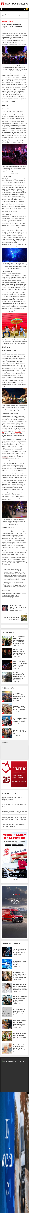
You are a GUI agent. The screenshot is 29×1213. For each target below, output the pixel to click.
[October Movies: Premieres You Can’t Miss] (7, 733)
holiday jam (5, 595)
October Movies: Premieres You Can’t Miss (19, 732)
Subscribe (27, 9)
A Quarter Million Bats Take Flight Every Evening (19, 1011)
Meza (5, 435)
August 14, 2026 (17, 1051)
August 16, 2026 (17, 1027)
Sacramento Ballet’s (6, 598)
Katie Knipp (19, 206)
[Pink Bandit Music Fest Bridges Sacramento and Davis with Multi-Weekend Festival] (7, 641)
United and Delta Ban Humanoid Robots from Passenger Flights (20, 999)
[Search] (24, 9)
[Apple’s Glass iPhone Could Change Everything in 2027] (7, 952)
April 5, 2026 (16, 668)
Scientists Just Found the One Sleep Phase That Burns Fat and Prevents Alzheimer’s (14, 819)
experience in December (11, 593)
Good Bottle (18, 431)
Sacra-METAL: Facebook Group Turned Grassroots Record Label (19, 652)
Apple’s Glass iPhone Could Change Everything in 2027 (19, 951)
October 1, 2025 (17, 735)
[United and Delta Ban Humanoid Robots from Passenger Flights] (7, 1000)
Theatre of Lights (20, 356)
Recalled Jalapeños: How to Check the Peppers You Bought (19, 1035)
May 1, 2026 (16, 645)
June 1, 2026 (16, 723)
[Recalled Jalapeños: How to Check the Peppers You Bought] (7, 1036)
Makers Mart (19, 418)
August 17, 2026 (17, 1014)
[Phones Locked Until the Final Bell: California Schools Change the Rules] (7, 1024)
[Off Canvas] (2, 9)
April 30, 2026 (17, 656)
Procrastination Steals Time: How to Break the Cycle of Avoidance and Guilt (19, 975)
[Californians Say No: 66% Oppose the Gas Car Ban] (7, 964)
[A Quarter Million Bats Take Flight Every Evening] (7, 1012)
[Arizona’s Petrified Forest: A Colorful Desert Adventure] (7, 708)
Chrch (5, 223)
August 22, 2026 (17, 954)
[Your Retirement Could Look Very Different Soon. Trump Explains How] (7, 1048)
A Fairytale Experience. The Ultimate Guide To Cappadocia (19, 695)
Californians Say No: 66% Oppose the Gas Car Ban (19, 963)
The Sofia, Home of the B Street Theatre (14, 209)
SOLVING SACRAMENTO (7, 21)
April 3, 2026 (16, 681)
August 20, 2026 (17, 979)
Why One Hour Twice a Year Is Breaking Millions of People (20, 719)
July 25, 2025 (16, 711)
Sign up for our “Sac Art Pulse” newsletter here (14, 586)
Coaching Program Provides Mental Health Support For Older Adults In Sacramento (19, 676)
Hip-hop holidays (21, 593)
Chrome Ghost (18, 223)
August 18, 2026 (17, 1003)
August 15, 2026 (17, 1039)
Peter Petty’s (16, 180)
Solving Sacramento (7, 29)
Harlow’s (10, 244)
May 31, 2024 (16, 700)
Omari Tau (9, 208)
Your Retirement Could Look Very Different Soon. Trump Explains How (20, 1047)
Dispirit (9, 223)
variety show (5, 600)
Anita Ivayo (14, 443)
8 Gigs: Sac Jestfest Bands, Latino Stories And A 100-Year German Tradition (20, 664)
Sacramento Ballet (18, 465)
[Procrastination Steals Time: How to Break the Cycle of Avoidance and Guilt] (7, 976)
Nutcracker (11, 595)
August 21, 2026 (17, 966)
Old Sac (17, 595)
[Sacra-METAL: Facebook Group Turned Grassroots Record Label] (7, 653)
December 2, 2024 (17, 29)
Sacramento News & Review (15, 584)
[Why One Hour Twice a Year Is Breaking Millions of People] (7, 721)
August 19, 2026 (17, 991)
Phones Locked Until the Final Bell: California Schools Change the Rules (19, 1023)
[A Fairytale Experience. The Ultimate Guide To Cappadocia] (7, 696)
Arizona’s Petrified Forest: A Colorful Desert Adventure (19, 707)
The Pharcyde (9, 275)
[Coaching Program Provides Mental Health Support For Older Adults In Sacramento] (7, 677)
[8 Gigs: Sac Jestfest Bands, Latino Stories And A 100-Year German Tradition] (7, 665)
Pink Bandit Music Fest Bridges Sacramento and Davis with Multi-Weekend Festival (19, 640)
